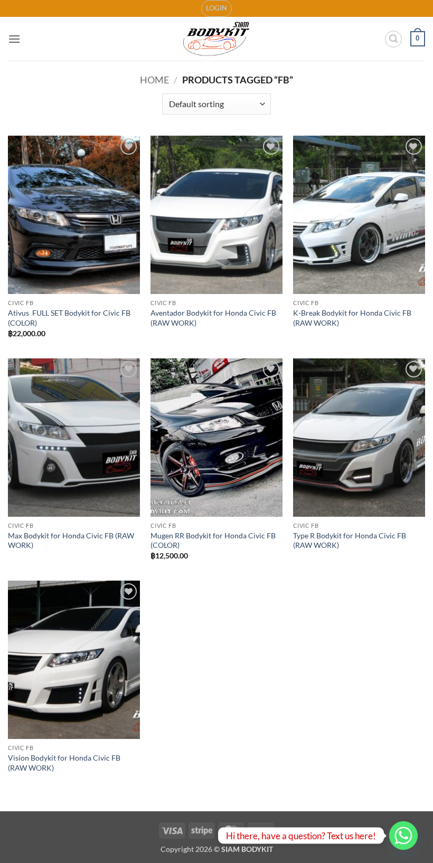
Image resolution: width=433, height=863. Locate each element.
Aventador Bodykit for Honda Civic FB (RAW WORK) (213, 317)
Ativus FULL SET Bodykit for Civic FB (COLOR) (69, 317)
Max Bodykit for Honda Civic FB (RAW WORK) (71, 540)
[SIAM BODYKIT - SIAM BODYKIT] (216, 38)
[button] (216, 8)
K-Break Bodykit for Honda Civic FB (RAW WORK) (352, 317)
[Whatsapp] (403, 835)
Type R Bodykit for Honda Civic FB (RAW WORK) (349, 540)
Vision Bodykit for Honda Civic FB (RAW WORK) (64, 762)
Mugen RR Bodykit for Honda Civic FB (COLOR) (213, 540)
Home (154, 80)
